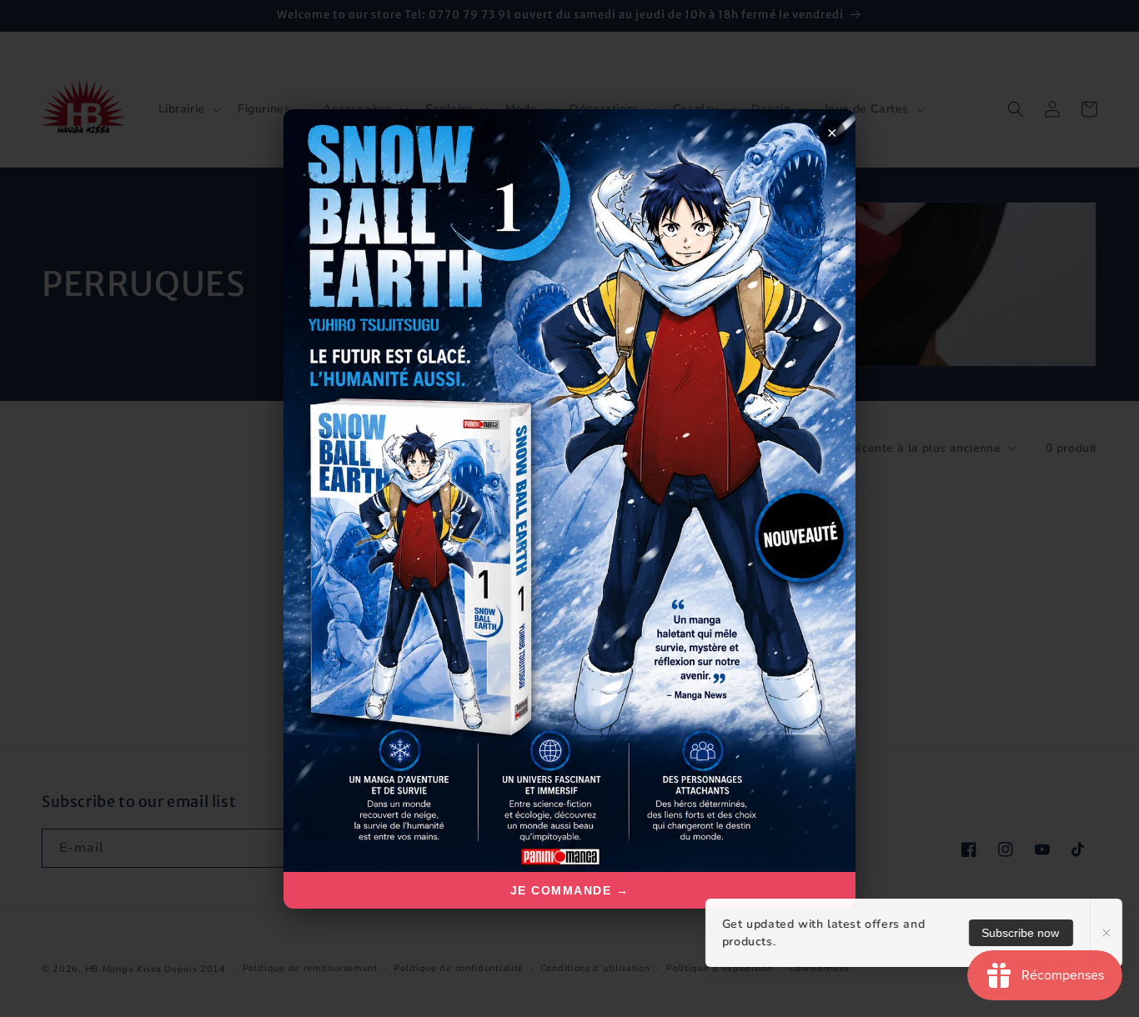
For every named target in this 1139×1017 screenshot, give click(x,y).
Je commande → (570, 890)
